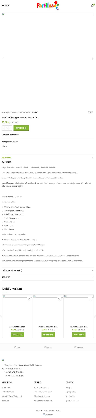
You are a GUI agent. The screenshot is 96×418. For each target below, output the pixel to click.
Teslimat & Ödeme (41, 387)
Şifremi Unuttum (72, 400)
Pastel (34, 112)
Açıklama (6, 157)
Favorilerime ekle (11, 135)
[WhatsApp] (16, 146)
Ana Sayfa (5, 112)
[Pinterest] (12, 146)
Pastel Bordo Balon (79, 327)
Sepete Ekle (21, 128)
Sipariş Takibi (71, 392)
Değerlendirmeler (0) (12, 270)
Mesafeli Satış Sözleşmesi (12, 396)
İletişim (69, 387)
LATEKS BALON (24, 112)
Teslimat (6, 277)
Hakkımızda (6, 387)
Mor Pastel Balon (17, 327)
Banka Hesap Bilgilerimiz (43, 400)
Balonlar (14, 112)
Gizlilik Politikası (8, 392)
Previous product (88, 112)
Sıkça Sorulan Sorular (42, 396)
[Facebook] (9, 146)
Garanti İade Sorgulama (43, 392)
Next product (93, 112)
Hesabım (5, 400)
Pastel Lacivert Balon (48, 327)
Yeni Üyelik (70, 396)
